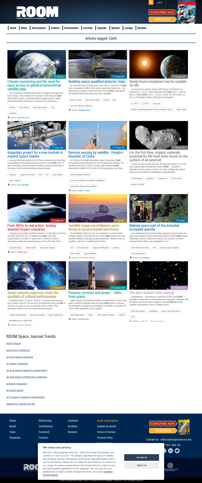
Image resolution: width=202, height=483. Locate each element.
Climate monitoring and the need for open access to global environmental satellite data (34, 85)
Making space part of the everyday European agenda (154, 227)
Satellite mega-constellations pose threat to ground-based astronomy (93, 227)
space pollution (90, 253)
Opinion (115, 28)
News (24, 28)
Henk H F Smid (84, 190)
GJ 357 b (134, 103)
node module (57, 174)
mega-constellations (101, 247)
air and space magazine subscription (26, 370)
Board (12, 426)
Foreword (44, 432)
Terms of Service (106, 432)
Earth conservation (37, 314)
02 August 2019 (180, 76)
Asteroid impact (15, 247)
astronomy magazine (18, 350)
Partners (43, 437)
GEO (52, 107)
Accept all (142, 457)
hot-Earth (156, 103)
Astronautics (39, 28)
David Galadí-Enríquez (87, 257)
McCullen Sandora (157, 321)
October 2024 (59, 288)
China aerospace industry (80, 174)
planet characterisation (171, 311)
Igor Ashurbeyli (23, 185)
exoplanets (153, 311)
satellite (116, 247)
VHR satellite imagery (106, 314)
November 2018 (119, 288)
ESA (40, 174)
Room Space (13, 343)
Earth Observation (40, 107)
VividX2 (122, 314)
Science (55, 28)
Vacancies (15, 437)
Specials (102, 28)
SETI (133, 316)
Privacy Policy (105, 437)
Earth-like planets (138, 311)
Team (12, 432)
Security (87, 28)
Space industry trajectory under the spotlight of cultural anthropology (33, 294)
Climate (12, 107)
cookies (108, 471)
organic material (137, 184)
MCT (114, 99)
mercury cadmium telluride (81, 105)
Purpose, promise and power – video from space (95, 294)
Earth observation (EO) (140, 247)
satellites (13, 113)
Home (13, 28)
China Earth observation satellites (83, 186)
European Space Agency (169, 247)
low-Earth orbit (83, 247)
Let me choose (50, 475)
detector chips (76, 99)
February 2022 (119, 76)
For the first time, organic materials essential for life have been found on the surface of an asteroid (158, 156)
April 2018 (60, 76)
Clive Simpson (145, 257)
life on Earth (176, 178)
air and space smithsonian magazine (26, 377)
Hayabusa (150, 178)
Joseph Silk (144, 321)
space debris (75, 253)
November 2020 (180, 288)
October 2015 (59, 220)
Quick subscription (107, 420)
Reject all (141, 465)
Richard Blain (84, 319)
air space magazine (17, 363)
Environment (71, 28)
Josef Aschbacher (138, 253)
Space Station (14, 180)
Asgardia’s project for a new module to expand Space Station (35, 154)
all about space (14, 390)
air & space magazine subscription (25, 397)
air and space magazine (19, 357)
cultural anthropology (17, 314)
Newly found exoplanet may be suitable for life (158, 83)
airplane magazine (16, 383)
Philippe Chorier (85, 110)
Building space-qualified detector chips (96, 81)
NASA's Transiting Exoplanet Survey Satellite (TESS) (151, 109)
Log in (159, 2)
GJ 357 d (145, 103)
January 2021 (59, 147)
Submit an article (106, 426)
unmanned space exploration (20, 320)
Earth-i (90, 314)
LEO (71, 247)
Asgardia (12, 174)
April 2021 (182, 220)
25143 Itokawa (137, 178)
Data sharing (24, 107)
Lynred (106, 99)
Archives (72, 426)
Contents (73, 420)
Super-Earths (181, 109)
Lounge (129, 28)
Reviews (141, 28)
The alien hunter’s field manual (151, 292)
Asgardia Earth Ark (27, 174)
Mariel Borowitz (24, 117)
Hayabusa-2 (163, 178)
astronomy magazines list (20, 404)
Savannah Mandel (24, 325)
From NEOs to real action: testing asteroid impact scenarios (31, 227)
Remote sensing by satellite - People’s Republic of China (95, 154)
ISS (47, 174)
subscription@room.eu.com (175, 439)
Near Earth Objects (47, 247)
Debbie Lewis (31, 247)
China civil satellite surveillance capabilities (87, 180)
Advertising (45, 420)
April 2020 (121, 220)
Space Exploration (56, 314)
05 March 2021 (180, 147)
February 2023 (119, 147)
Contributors (46, 426)
